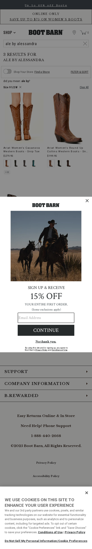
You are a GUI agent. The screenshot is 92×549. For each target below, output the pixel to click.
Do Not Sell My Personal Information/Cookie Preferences (46, 541)
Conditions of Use (50, 532)
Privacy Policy (75, 532)
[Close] (87, 493)
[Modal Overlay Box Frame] (46, 274)
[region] (46, 518)
